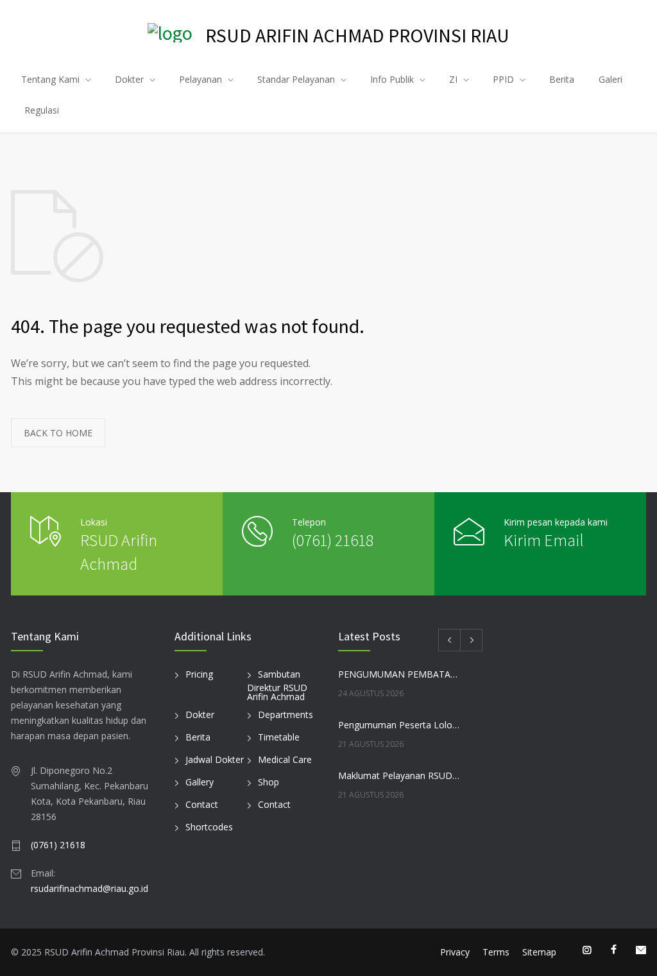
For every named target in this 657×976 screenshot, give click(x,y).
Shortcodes (209, 827)
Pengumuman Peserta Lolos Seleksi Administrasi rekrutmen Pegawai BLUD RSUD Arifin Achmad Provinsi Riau (399, 725)
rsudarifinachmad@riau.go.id (89, 888)
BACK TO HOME (58, 433)
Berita (561, 79)
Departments (285, 714)
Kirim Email (544, 540)
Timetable (279, 737)
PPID (503, 79)
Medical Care (285, 759)
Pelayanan (200, 79)
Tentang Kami (50, 79)
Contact (201, 804)
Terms (495, 952)
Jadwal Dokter (214, 759)
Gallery (199, 782)
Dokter (129, 79)
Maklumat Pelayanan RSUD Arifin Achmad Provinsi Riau (399, 775)
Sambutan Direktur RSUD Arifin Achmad (277, 685)
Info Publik (392, 79)
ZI (453, 79)
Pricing (199, 674)
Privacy (455, 952)
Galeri (610, 79)
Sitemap (539, 952)
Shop (268, 782)
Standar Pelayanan (296, 79)
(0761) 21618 (332, 540)
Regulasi (41, 110)
